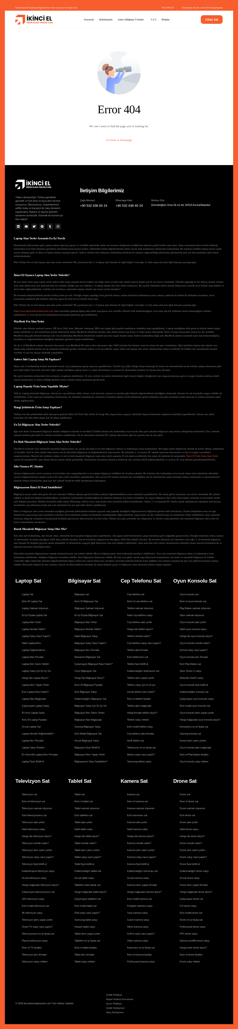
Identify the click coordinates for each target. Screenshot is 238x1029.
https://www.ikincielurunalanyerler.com (33, 311)
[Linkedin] (18, 226)
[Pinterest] (42, 226)
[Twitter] (34, 226)
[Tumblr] (50, 226)
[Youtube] (26, 226)
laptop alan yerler (87, 311)
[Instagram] (58, 226)
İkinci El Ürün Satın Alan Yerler (202, 456)
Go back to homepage (119, 140)
